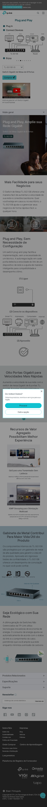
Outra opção (23, 412)
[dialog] (23, 403)
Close (42, 391)
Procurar (23, 405)
